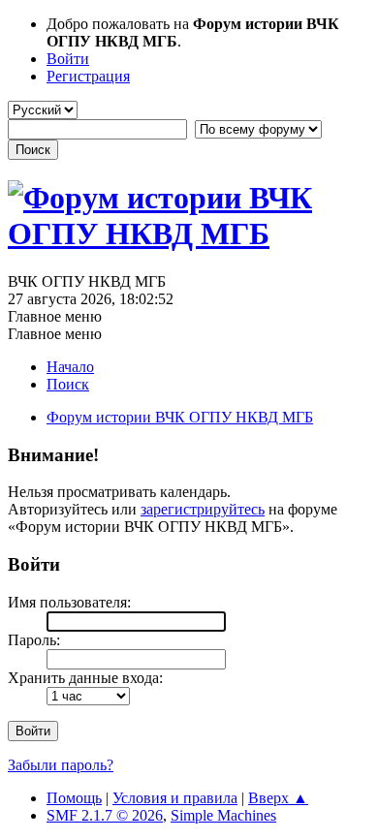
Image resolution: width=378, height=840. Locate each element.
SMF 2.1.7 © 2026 (105, 815)
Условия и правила (174, 798)
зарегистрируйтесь (203, 509)
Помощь (74, 798)
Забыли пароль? (60, 765)
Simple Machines (223, 815)
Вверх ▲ (278, 798)
